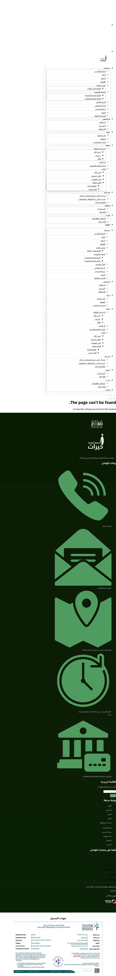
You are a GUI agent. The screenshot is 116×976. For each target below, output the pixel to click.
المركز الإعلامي (106, 119)
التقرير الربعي (92, 189)
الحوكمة (108, 145)
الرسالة (103, 78)
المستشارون (101, 209)
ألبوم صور (102, 126)
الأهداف (102, 82)
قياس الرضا (107, 192)
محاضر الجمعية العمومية (93, 98)
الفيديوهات (102, 129)
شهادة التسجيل (100, 109)
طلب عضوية (101, 135)
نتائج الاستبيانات (100, 202)
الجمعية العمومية (99, 92)
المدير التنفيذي (100, 102)
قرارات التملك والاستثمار (97, 166)
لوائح (99, 159)
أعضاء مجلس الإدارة (94, 88)
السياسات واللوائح (99, 148)
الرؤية (103, 75)
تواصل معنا (102, 221)
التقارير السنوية (96, 176)
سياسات (98, 155)
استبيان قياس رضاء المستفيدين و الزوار (92, 195)
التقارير (104, 169)
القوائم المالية (92, 186)
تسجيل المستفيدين (99, 142)
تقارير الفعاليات (96, 179)
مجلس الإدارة (100, 85)
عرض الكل (97, 152)
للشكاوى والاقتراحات (98, 218)
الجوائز (103, 112)
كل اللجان (102, 162)
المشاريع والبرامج (100, 116)
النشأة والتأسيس (99, 71)
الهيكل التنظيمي (100, 105)
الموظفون (107, 206)
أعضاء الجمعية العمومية (93, 95)
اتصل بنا (108, 215)
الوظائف (102, 139)
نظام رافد (103, 212)
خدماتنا (108, 132)
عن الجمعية (107, 68)
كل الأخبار (102, 122)
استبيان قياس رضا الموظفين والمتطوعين (92, 199)
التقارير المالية (96, 182)
